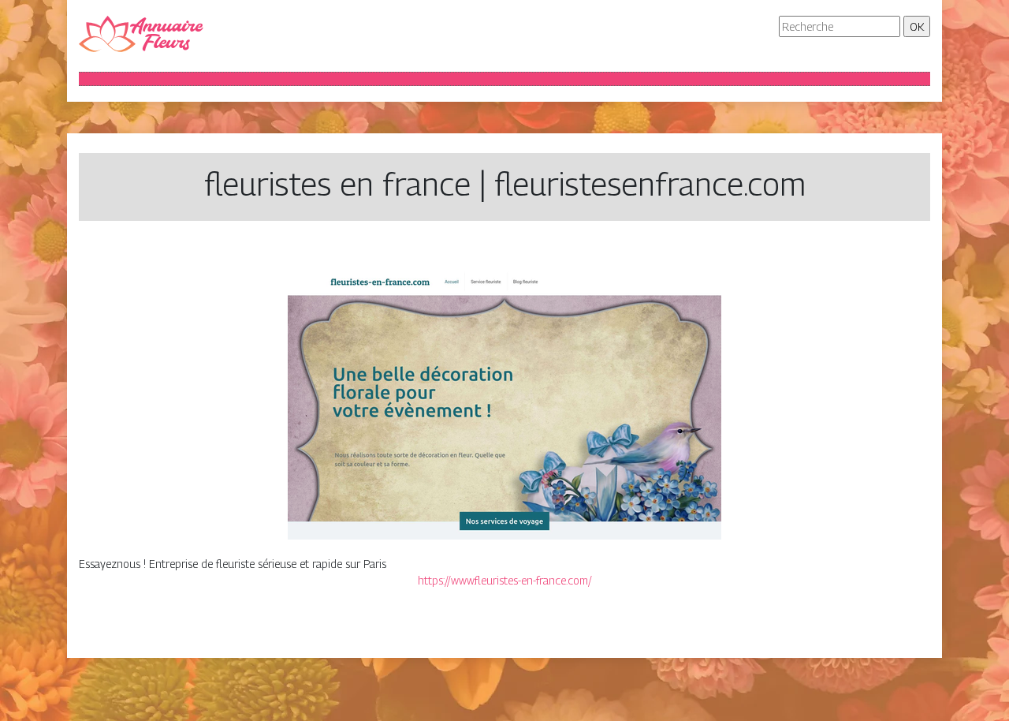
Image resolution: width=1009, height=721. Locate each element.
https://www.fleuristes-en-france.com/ (505, 580)
